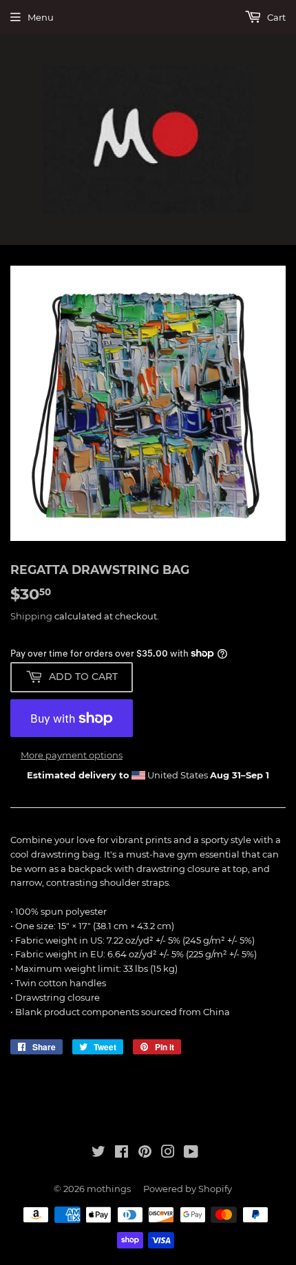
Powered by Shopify (187, 1188)
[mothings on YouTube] (191, 1153)
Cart (275, 17)
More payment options (72, 755)
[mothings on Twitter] (98, 1153)
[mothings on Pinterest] (145, 1153)
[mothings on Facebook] (121, 1153)
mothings (109, 1188)
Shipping (31, 615)
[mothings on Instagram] (168, 1153)
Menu (41, 17)
